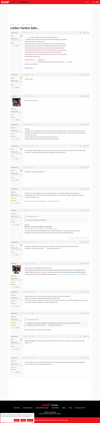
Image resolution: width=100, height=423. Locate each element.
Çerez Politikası (55, 407)
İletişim (64, 407)
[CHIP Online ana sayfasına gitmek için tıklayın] (5, 2)
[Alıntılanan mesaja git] (37, 216)
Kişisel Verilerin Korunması (42, 407)
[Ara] (30, 2)
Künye (70, 407)
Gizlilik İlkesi (17, 407)
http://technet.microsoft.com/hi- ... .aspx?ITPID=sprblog (40, 229)
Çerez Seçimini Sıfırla (80, 407)
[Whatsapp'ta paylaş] (81, 32)
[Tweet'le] (84, 32)
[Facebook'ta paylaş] (88, 32)
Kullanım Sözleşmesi (28, 407)
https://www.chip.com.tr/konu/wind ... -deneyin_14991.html (42, 201)
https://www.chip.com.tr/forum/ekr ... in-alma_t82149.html (72, 274)
